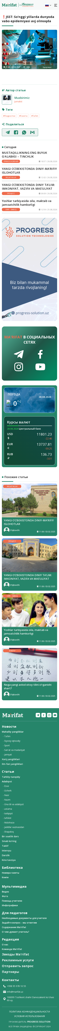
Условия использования (29, 1016)
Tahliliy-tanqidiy (11, 776)
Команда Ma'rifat (12, 949)
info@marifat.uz (15, 991)
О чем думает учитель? (15, 931)
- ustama (7, 808)
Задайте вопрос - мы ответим (19, 922)
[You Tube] (55, 715)
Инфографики (10, 905)
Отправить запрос (17, 966)
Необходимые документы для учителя (24, 918)
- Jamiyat (7, 754)
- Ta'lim (6, 736)
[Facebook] (43, 715)
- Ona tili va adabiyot (13, 804)
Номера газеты (10, 872)
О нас (5, 944)
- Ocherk (7, 790)
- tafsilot (7, 817)
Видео (5, 891)
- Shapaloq (8, 831)
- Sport (6, 745)
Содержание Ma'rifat (14, 927)
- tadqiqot (8, 813)
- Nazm (6, 799)
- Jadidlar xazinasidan (13, 827)
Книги (5, 877)
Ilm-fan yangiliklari (12, 763)
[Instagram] (49, 715)
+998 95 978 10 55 (16, 986)
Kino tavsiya (9, 859)
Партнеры (10, 972)
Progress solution (38, 1021)
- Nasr (6, 795)
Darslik (6, 855)
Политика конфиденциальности (29, 1011)
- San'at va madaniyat (14, 749)
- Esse (6, 786)
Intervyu (6, 850)
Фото (5, 896)
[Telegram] (38, 715)
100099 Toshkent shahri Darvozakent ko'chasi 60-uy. (30, 999)
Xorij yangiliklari (11, 759)
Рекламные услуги (18, 960)
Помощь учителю (12, 900)
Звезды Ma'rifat (15, 954)
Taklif (5, 845)
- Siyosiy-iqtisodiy (11, 740)
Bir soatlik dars (10, 836)
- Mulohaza (8, 822)
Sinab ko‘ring (9, 841)
